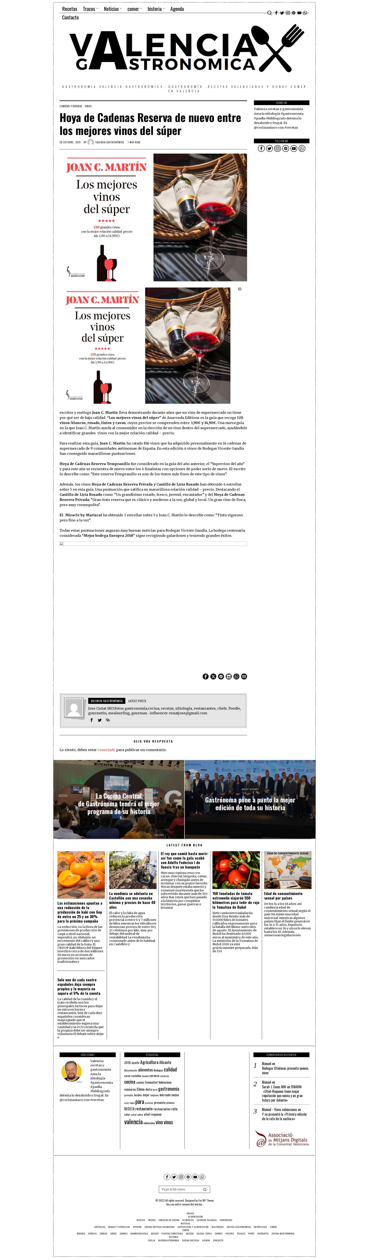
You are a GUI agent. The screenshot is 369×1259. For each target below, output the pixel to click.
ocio (126, 1103)
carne (127, 1076)
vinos (168, 1122)
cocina (129, 1081)
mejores (154, 1095)
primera (170, 1103)
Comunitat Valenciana (158, 1082)
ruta (174, 1108)
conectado (106, 750)
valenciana (149, 1123)
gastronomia (168, 1088)
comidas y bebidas (71, 106)
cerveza (154, 1075)
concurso (130, 1089)
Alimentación (130, 1070)
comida (140, 1082)
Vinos (88, 106)
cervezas (164, 1076)
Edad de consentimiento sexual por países (283, 895)
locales (138, 1095)
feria (155, 1089)
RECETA (129, 1108)
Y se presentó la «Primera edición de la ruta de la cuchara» (284, 1116)
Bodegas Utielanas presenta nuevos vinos (285, 1070)
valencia (133, 1121)
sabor (127, 1114)
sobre (140, 1114)
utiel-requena (152, 1114)
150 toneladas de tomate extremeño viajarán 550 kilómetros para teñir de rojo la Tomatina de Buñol (235, 900)
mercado (165, 1094)
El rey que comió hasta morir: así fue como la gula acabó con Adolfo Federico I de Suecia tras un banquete (184, 860)
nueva (175, 1094)
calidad (170, 1069)
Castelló (145, 1076)
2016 (127, 1062)
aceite (135, 1062)
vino (159, 1122)
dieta (148, 1089)
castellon (136, 1076)
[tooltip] (276, 12)
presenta (159, 1102)
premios (149, 1103)
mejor (146, 1095)
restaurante (144, 1108)
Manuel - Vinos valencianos (279, 1109)
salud (133, 1114)
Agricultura (149, 1062)
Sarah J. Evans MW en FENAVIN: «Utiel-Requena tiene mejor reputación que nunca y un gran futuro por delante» (282, 1093)
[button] (205, 1189)
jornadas (128, 1095)
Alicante (165, 1062)
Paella (132, 1103)
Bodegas (158, 1070)
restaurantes (162, 1108)
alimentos (145, 1070)
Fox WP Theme (206, 1200)
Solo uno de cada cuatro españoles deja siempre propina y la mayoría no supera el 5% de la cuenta (78, 986)
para (139, 1101)
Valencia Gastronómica (109, 142)
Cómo (141, 1089)
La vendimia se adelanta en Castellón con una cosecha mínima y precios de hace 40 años (132, 900)
